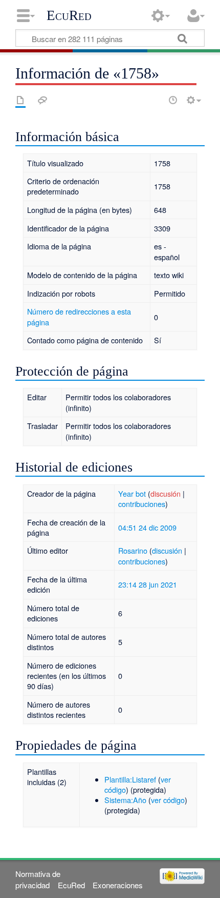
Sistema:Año (125, 799)
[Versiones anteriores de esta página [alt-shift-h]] (173, 100)
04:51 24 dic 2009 (147, 527)
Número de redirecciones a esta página (79, 316)
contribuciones (141, 503)
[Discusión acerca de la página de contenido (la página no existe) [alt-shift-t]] (42, 100)
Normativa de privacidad (37, 879)
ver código (168, 799)
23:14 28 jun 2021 (147, 584)
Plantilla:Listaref (130, 779)
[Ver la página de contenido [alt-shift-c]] (20, 100)
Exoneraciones (118, 885)
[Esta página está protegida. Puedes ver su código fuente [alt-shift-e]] (155, 100)
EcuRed (69, 15)
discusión (165, 493)
